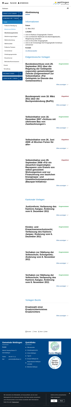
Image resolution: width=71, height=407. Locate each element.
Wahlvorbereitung (9, 40)
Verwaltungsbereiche (32, 350)
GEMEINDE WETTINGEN (10, 18)
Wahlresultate (8, 43)
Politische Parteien (9, 47)
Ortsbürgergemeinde (10, 54)
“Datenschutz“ (15, 402)
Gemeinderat (8, 51)
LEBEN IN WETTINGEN (10, 78)
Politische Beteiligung (10, 25)
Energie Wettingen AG (32, 358)
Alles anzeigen (61, 84)
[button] (28, 331)
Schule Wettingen (31, 353)
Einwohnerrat (8, 58)
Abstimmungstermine (11, 33)
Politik (5, 22)
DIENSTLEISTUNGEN (10, 13)
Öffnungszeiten (31, 347)
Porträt (6, 65)
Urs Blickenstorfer (31, 51)
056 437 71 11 (12, 356)
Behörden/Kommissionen (11, 61)
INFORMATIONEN (8, 73)
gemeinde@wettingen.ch (15, 359)
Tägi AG (29, 356)
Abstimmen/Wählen (10, 29)
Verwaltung (7, 69)
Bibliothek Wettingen (32, 367)
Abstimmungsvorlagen (10, 36)
